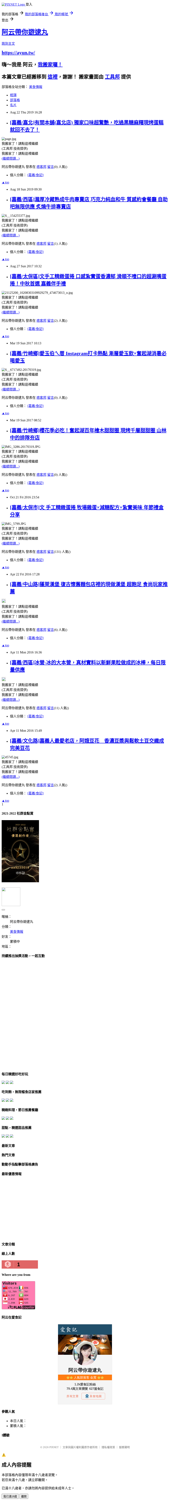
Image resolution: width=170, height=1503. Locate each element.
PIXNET (54, 1447)
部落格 (15, 100)
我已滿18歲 (10, 1496)
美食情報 (35, 87)
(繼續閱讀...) (10, 158)
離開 (24, 1496)
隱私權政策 (108, 1447)
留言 (50, 167)
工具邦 (112, 77)
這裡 (53, 77)
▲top (5, 182)
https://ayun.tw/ (18, 52)
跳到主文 (8, 43)
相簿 (13, 95)
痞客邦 (41, 167)
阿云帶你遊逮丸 (25, 32)
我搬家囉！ (50, 64)
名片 (13, 105)
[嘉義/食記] (35, 175)
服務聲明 (124, 1447)
